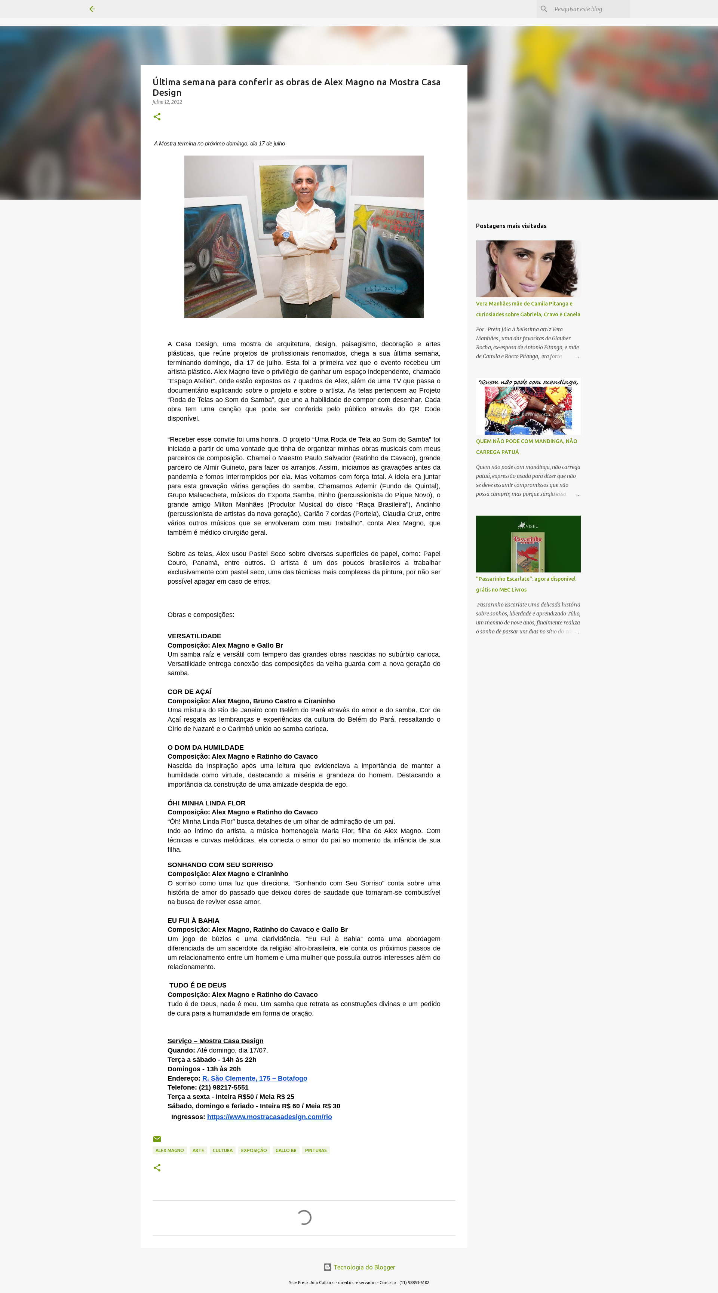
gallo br (286, 1150)
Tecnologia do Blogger (363, 1267)
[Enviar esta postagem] (157, 1142)
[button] (157, 117)
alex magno (170, 1150)
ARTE (198, 1150)
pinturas (316, 1150)
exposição (254, 1150)
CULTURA (223, 1150)
